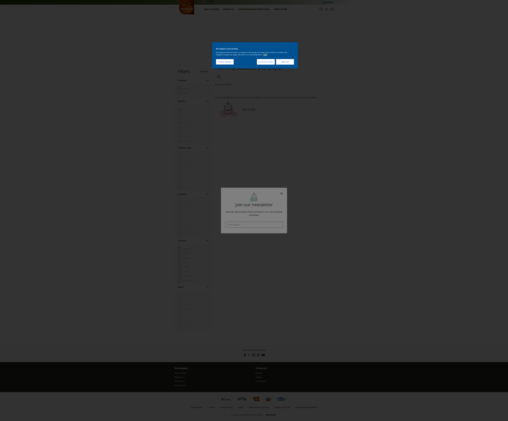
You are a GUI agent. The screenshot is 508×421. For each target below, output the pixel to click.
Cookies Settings (225, 62)
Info (265, 55)
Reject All (285, 62)
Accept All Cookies (265, 62)
